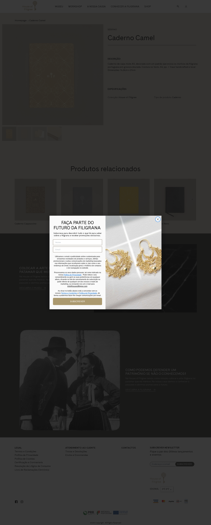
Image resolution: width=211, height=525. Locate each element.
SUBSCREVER (77, 301)
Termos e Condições (69, 293)
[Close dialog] (157, 219)
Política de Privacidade (73, 275)
